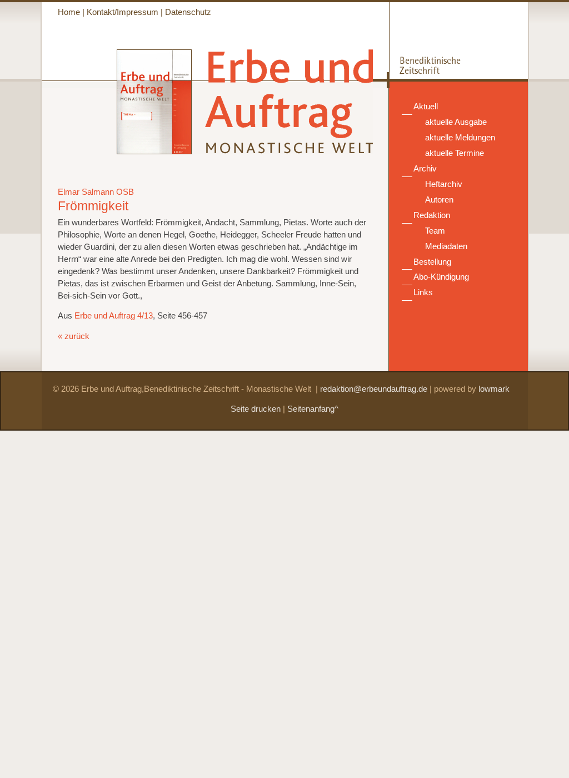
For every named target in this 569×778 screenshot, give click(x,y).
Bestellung (432, 261)
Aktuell (425, 106)
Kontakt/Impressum (122, 12)
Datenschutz (188, 12)
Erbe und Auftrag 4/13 (113, 315)
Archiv (425, 168)
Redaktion (431, 215)
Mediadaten (446, 246)
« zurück (73, 336)
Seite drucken (256, 409)
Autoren (439, 199)
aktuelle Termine (454, 153)
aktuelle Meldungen (460, 137)
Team (435, 230)
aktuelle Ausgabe (456, 122)
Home (69, 12)
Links (423, 292)
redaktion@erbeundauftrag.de (373, 389)
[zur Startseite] (283, 148)
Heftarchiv (443, 184)
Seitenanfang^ (312, 409)
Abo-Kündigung (441, 276)
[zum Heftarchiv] (117, 151)
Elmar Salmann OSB (96, 192)
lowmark (494, 389)
